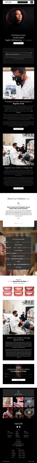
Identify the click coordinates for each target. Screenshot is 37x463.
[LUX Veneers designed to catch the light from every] (8, 413)
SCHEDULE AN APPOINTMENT (22, 2)
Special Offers (26, 435)
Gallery (25, 431)
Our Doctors (9, 435)
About (17, 431)
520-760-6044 (18, 441)
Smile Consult (18, 436)
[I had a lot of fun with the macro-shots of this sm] (18, 402)
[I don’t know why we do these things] (29, 413)
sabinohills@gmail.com (18, 443)
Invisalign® (17, 435)
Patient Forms (26, 436)
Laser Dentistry (26, 432)
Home (8, 431)
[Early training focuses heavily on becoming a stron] (18, 413)
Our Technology (10, 432)
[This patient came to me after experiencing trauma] (8, 402)
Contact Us (9, 436)
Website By (29, 461)
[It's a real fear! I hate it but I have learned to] (29, 402)
